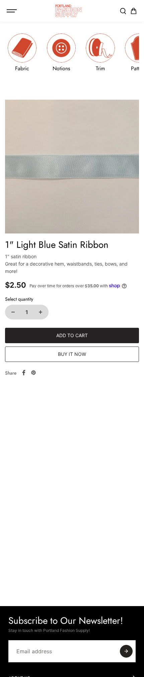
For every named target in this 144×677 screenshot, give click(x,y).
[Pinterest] (33, 373)
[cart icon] (133, 11)
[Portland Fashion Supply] (68, 11)
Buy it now (72, 354)
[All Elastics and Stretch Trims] (100, 52)
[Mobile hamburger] (12, 11)
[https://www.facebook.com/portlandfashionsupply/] (24, 373)
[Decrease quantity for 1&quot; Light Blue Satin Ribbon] (13, 312)
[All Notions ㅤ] (61, 52)
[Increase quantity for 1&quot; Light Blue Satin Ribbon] (40, 312)
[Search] (123, 11)
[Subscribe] (126, 651)
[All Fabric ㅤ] (22, 52)
